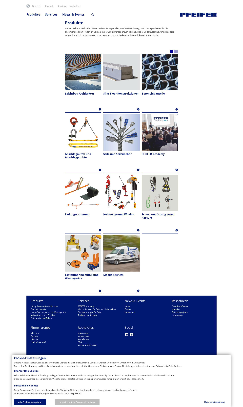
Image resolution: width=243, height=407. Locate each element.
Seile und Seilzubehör (117, 154)
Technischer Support (87, 315)
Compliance (83, 338)
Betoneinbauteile (153, 93)
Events (128, 309)
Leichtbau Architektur (79, 93)
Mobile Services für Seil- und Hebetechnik (97, 309)
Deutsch (36, 6)
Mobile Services (113, 275)
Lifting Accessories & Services (44, 306)
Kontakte (49, 6)
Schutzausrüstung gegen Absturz (158, 216)
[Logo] (198, 14)
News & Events (73, 14)
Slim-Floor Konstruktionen (121, 93)
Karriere (62, 6)
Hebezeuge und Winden (118, 214)
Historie (34, 338)
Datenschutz (83, 335)
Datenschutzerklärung (214, 402)
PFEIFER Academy (153, 154)
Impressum (83, 332)
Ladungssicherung (77, 214)
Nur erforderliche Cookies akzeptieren (77, 402)
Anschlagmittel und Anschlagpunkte (78, 155)
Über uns (35, 332)
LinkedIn (126, 334)
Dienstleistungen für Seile (89, 312)
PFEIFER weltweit (38, 341)
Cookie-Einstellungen (87, 344)
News (127, 306)
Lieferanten (177, 315)
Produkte (33, 14)
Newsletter (130, 312)
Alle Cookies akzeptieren (30, 402)
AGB (80, 341)
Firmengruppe (40, 328)
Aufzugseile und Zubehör (42, 318)
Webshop (75, 6)
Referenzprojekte (180, 312)
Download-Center (180, 306)
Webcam (131, 334)
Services (51, 14)
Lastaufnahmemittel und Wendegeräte (82, 276)
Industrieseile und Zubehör (43, 315)
